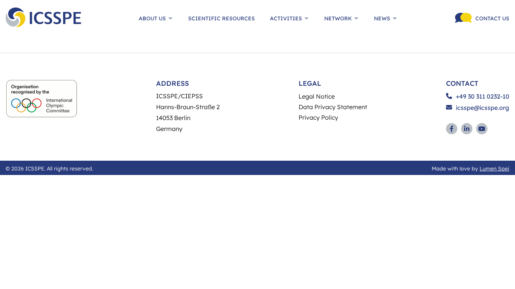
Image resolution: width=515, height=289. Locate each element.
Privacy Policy (318, 117)
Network (338, 18)
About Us (152, 18)
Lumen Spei (494, 168)
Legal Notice (317, 96)
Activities (286, 18)
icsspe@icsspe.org (482, 107)
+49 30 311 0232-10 (482, 96)
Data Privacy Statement (333, 107)
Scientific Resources (221, 18)
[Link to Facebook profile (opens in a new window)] (451, 128)
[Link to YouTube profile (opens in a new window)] (481, 128)
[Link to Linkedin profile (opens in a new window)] (466, 128)
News (382, 18)
